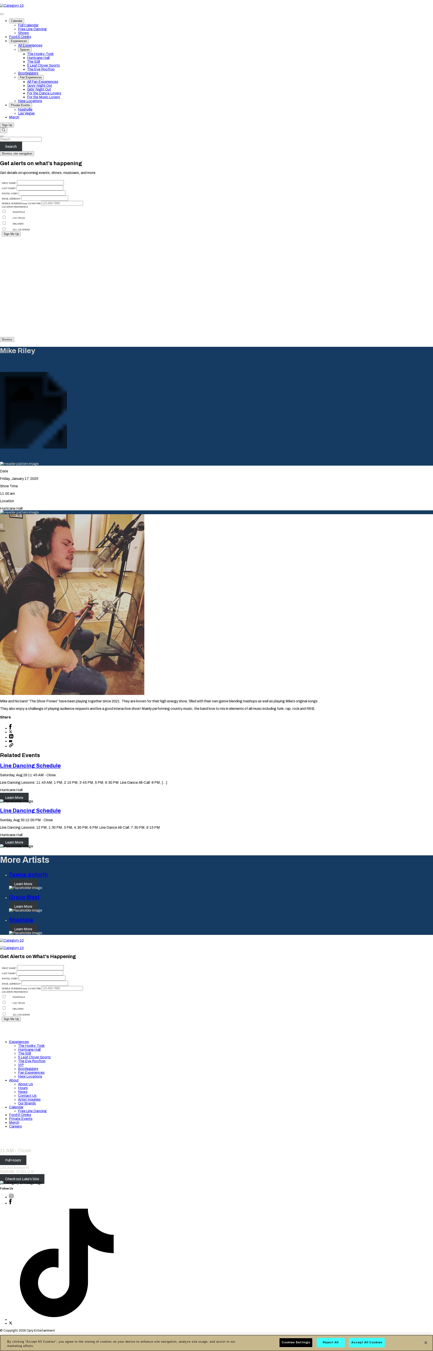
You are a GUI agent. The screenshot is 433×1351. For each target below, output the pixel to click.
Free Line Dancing (32, 29)
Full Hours (13, 1160)
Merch (14, 117)
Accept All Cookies (366, 1342)
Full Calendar (28, 25)
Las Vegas (26, 113)
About (14, 1080)
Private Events (20, 105)
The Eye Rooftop (41, 69)
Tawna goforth (28, 874)
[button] (11, 746)
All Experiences (30, 45)
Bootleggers (28, 73)
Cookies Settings (296, 1342)
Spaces (25, 49)
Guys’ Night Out (39, 85)
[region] (216, 1343)
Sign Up (7, 125)
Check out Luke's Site (22, 1179)
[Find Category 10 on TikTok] (66, 1319)
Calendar (16, 21)
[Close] (426, 1343)
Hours (23, 1088)
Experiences (19, 41)
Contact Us (27, 1096)
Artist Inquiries (29, 1099)
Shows (23, 33)
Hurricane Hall (38, 58)
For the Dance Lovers (44, 93)
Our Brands (27, 1103)
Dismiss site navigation (17, 153)
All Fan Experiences (42, 82)
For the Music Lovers (43, 97)
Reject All (331, 1342)
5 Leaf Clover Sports (43, 65)
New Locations (30, 101)
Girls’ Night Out (39, 89)
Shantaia (21, 920)
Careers (15, 1126)
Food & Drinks (20, 37)
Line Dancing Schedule (30, 766)
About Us (25, 1084)
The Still (33, 61)
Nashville (25, 109)
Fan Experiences (31, 77)
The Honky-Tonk (40, 54)
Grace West (24, 897)
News (23, 1092)
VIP (21, 1065)
